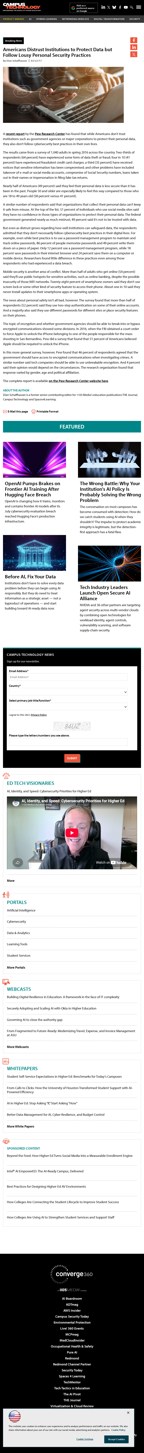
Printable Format (47, 411)
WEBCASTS (19, 989)
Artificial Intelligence (21, 910)
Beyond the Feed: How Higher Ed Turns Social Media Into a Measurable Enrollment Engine (70, 1156)
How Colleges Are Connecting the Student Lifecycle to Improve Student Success (63, 1202)
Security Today (72, 1370)
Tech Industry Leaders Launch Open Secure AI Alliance (105, 592)
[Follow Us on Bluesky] (114, 7)
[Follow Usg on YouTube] (126, 7)
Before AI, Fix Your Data (30, 576)
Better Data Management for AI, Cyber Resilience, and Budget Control (55, 1114)
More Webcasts (18, 1047)
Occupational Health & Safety (72, 1346)
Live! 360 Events (72, 1328)
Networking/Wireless (75, 19)
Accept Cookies (116, 1439)
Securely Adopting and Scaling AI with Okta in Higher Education (51, 1008)
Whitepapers (22, 1068)
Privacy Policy (39, 715)
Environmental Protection (72, 1322)
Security (134, 19)
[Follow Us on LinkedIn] (103, 7)
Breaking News (13, 40)
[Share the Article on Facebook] (133, 40)
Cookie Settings (84, 1439)
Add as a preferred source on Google (85, 8)
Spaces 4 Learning (72, 1376)
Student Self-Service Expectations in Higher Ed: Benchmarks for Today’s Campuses (64, 1076)
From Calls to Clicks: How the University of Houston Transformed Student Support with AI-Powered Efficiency (70, 1090)
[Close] (128, 1413)
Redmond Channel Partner (72, 1364)
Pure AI (72, 1352)
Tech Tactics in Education (72, 1388)
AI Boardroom (72, 1298)
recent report (15, 134)
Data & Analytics (18, 933)
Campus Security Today (72, 1316)
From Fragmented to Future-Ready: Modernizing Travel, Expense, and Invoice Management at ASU (71, 1033)
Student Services (18, 955)
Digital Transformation (109, 19)
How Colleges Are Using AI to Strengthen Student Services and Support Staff (60, 1217)
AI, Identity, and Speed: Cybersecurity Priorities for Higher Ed (49, 791)
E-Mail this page (18, 411)
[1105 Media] (72, 1290)
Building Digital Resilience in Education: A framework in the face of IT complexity (63, 997)
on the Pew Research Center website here (78, 381)
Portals (17, 902)
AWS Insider (72, 1310)
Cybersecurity (16, 921)
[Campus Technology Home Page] (21, 7)
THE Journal (72, 1400)
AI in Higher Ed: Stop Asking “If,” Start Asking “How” (42, 1103)
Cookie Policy (118, 1429)
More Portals (16, 967)
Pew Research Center (50, 134)
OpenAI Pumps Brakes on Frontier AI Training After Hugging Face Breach (32, 489)
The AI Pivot (72, 1394)
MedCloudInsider (72, 1340)
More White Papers (20, 1126)
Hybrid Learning (46, 19)
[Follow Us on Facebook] (120, 7)
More (10, 880)
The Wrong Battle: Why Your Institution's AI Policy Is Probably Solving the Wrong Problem (110, 491)
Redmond (72, 1358)
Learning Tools (17, 944)
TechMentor (72, 1382)
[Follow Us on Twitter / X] (108, 7)
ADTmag (72, 1304)
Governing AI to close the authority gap (34, 1020)
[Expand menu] (138, 8)
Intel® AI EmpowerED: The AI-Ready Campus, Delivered (45, 1171)
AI (30, 19)
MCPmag (72, 1334)
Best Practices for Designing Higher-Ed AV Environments (46, 1186)
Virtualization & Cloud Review (72, 1406)
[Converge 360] (72, 1274)
